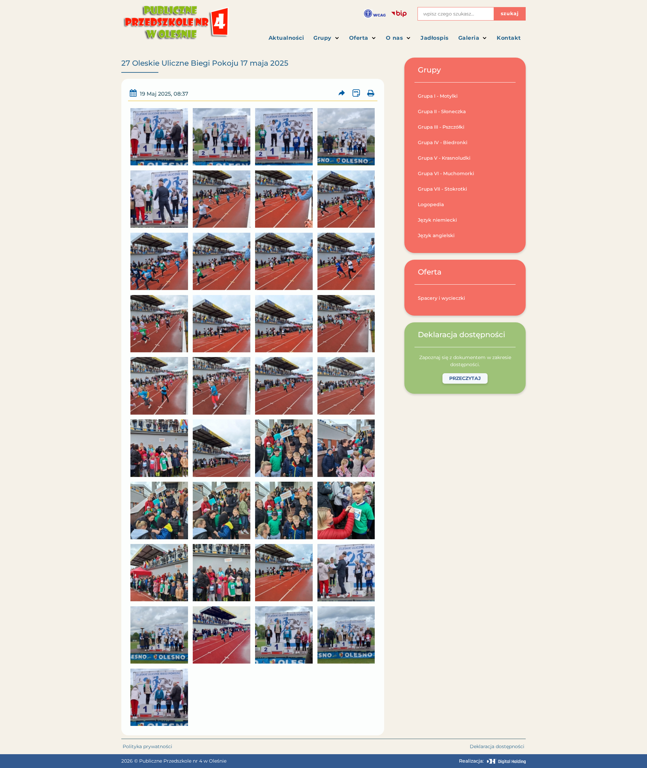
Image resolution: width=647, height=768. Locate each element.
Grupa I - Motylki (438, 96)
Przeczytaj (465, 378)
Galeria (469, 38)
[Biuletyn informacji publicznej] (399, 14)
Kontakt (509, 38)
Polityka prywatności (147, 746)
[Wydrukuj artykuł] (370, 93)
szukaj (510, 13)
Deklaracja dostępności (497, 746)
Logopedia (431, 204)
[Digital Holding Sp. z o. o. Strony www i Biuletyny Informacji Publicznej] (506, 761)
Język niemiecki (437, 220)
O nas (394, 38)
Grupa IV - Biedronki (442, 142)
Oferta (358, 38)
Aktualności (286, 38)
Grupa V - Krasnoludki (444, 158)
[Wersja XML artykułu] (356, 93)
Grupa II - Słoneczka (442, 111)
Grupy (322, 38)
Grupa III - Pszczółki (441, 127)
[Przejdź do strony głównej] (175, 25)
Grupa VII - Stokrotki (442, 189)
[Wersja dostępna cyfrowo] (375, 13)
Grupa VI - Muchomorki (446, 173)
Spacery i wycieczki (441, 298)
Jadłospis (435, 38)
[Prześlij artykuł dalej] (342, 93)
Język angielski (436, 235)
